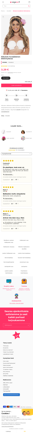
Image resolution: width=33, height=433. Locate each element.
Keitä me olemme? (8, 350)
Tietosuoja (5, 345)
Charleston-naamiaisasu (24, 272)
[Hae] (29, 6)
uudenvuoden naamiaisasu (9, 272)
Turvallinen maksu (7, 369)
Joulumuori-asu (24, 262)
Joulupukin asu (8, 266)
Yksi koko (6, 78)
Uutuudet (6, 389)
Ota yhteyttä (6, 371)
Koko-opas (6, 361)
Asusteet (8, 131)
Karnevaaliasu (9, 257)
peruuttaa (5, 373)
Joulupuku (24, 266)
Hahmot (5, 384)
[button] (3, 2)
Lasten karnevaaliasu (24, 253)
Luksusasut (6, 387)
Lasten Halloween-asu (8, 253)
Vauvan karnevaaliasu (24, 257)
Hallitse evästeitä (8, 375)
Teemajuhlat (6, 391)
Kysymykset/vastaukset (9, 363)
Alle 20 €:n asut (7, 382)
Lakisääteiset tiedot (8, 354)
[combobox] (16, 6)
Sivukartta (5, 347)
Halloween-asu (24, 240)
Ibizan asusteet (10, 138)
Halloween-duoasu (8, 246)
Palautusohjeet (7, 365)
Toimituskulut (10, 72)
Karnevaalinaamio (9, 262)
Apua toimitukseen (8, 367)
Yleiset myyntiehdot (8, 352)
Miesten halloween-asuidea (24, 248)
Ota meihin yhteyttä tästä (16, 303)
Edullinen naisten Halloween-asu (9, 241)
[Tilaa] (28, 325)
